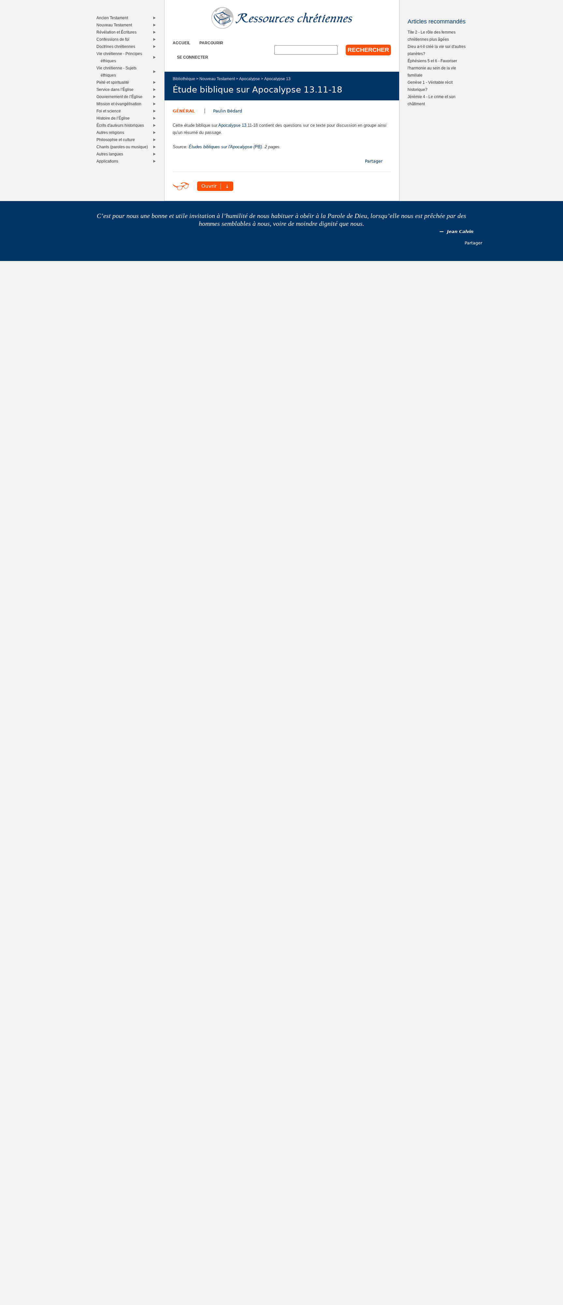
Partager (374, 161)
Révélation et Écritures (118, 32)
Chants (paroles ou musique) (123, 147)
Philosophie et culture (117, 140)
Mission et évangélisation (120, 104)
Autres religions (111, 132)
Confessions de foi (114, 39)
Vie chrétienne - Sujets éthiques (118, 71)
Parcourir (211, 43)
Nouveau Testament (217, 79)
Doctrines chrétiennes (117, 46)
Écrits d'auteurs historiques (121, 125)
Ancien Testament (113, 18)
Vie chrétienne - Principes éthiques (120, 57)
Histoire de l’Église (114, 118)
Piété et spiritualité (114, 82)
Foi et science (110, 111)
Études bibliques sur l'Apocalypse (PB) (225, 146)
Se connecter (192, 57)
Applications (109, 161)
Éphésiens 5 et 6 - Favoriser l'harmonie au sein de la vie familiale (432, 68)
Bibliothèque (184, 79)
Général (184, 111)
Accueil (181, 43)
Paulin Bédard (227, 111)
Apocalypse (249, 79)
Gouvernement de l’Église (121, 96)
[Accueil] (282, 18)
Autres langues (111, 154)
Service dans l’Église (116, 89)
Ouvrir (209, 186)
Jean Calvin (460, 231)
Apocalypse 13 (277, 79)
